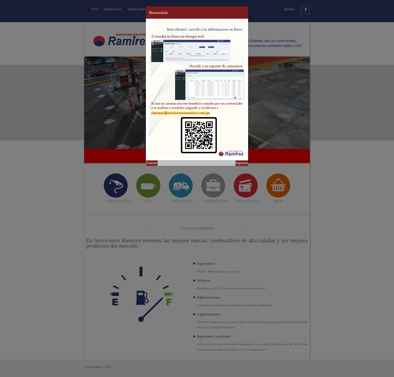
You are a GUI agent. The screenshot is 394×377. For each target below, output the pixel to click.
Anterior (151, 163)
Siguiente (242, 163)
